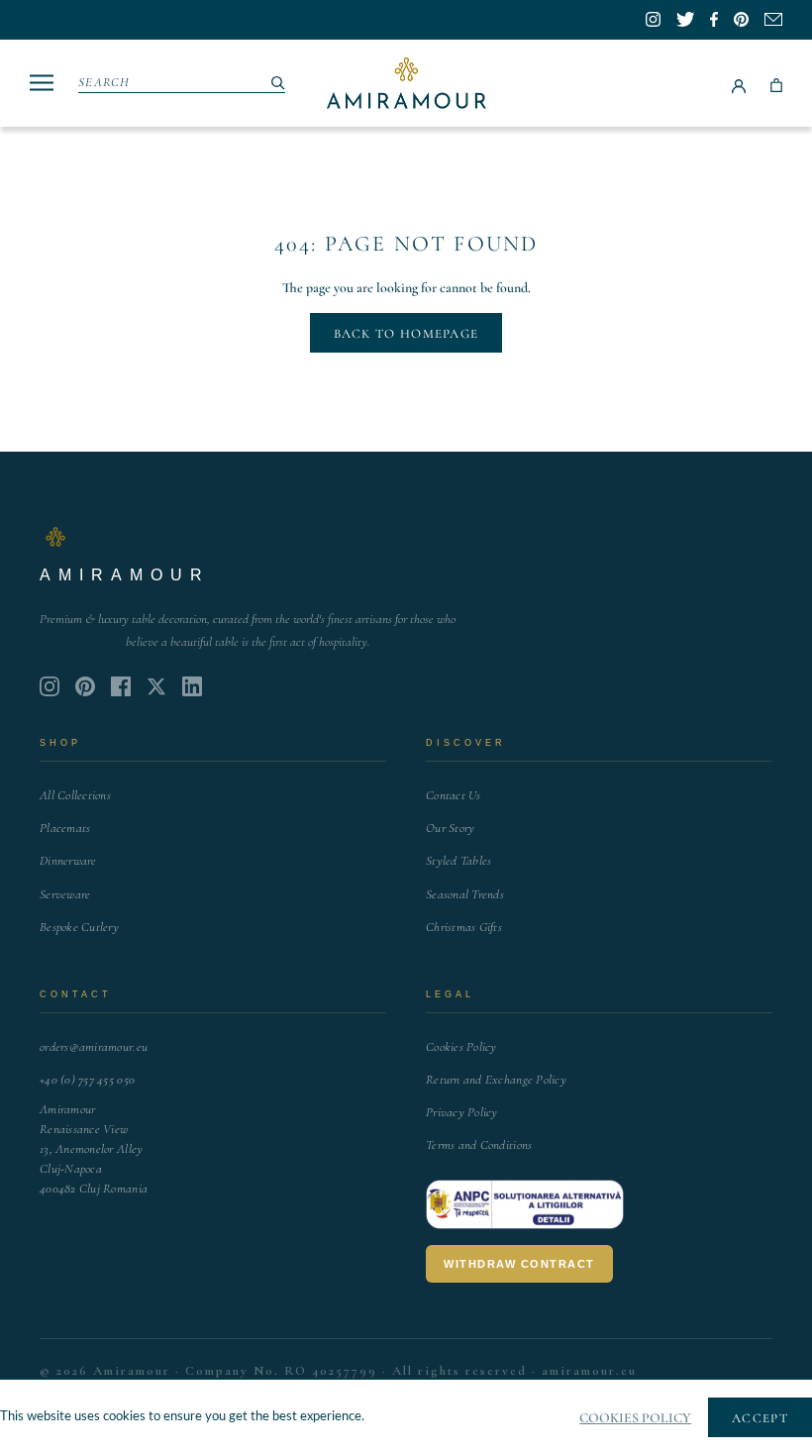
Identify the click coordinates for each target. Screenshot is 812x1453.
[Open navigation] (41, 82)
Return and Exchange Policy (496, 1080)
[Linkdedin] (156, 686)
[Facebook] (121, 686)
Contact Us (453, 795)
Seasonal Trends (465, 894)
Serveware (65, 894)
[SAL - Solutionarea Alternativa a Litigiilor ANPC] (525, 1204)
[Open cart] (776, 83)
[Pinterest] (85, 686)
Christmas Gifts (464, 927)
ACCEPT (760, 1418)
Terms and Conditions (479, 1145)
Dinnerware (68, 861)
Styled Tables (458, 861)
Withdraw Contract (519, 1264)
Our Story (450, 828)
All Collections (75, 795)
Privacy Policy (462, 1112)
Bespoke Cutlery (79, 927)
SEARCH (104, 82)
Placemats (65, 828)
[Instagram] (49, 686)
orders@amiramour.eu (94, 1047)
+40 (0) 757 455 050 (87, 1080)
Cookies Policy (461, 1047)
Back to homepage (406, 334)
